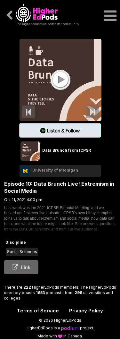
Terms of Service (38, 311)
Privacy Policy (86, 311)
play (60, 79)
